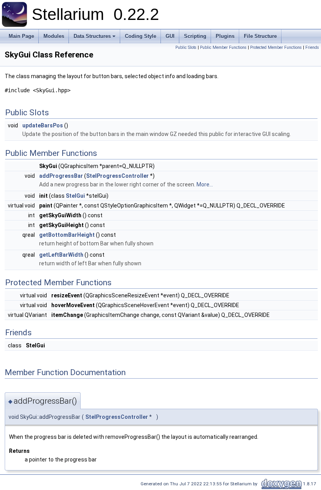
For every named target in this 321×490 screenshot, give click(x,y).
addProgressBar (61, 176)
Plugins (225, 36)
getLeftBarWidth (61, 255)
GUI (170, 36)
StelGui (75, 196)
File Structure (260, 36)
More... (205, 184)
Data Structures (92, 36)
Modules (53, 36)
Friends (312, 47)
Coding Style (140, 36)
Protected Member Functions (276, 47)
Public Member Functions (223, 47)
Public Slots (186, 47)
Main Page (21, 36)
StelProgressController (117, 176)
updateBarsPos (42, 125)
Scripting (195, 36)
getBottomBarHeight (67, 235)
